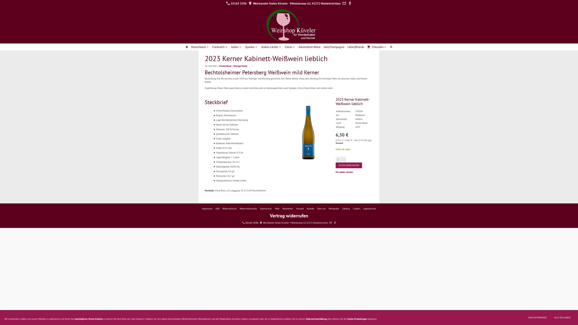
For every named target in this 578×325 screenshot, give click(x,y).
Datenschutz (266, 208)
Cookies (356, 208)
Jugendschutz (369, 208)
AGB (217, 208)
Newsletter (288, 208)
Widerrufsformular (248, 208)
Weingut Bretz (240, 66)
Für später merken (344, 172)
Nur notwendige (537, 317)
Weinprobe (334, 208)
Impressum (207, 208)
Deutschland (225, 66)
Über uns (321, 208)
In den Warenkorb (349, 165)
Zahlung (346, 208)
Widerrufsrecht (229, 208)
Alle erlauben (562, 317)
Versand (339, 143)
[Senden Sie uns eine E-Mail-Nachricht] (344, 3)
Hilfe (277, 208)
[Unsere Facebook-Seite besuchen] (350, 3)
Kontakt (310, 208)
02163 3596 (238, 3)
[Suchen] (391, 46)
